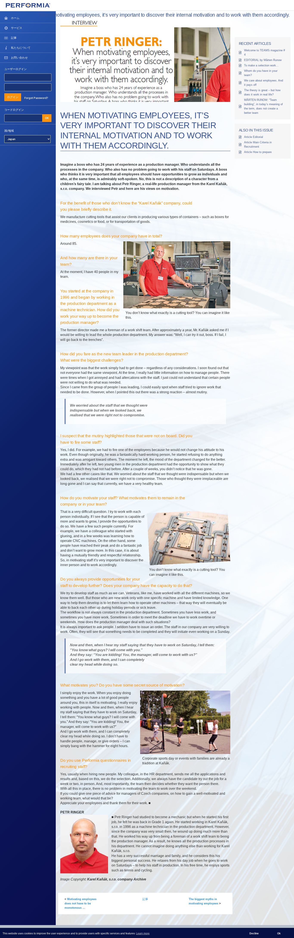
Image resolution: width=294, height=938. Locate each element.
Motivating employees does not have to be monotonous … (80, 903)
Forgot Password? (36, 98)
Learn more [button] (143, 933)
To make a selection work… (261, 65)
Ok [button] (279, 933)
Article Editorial (253, 137)
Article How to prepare (258, 152)
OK (47, 118)
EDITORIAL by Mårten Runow (263, 60)
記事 (145, 899)
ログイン (12, 97)
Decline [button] (254, 933)
